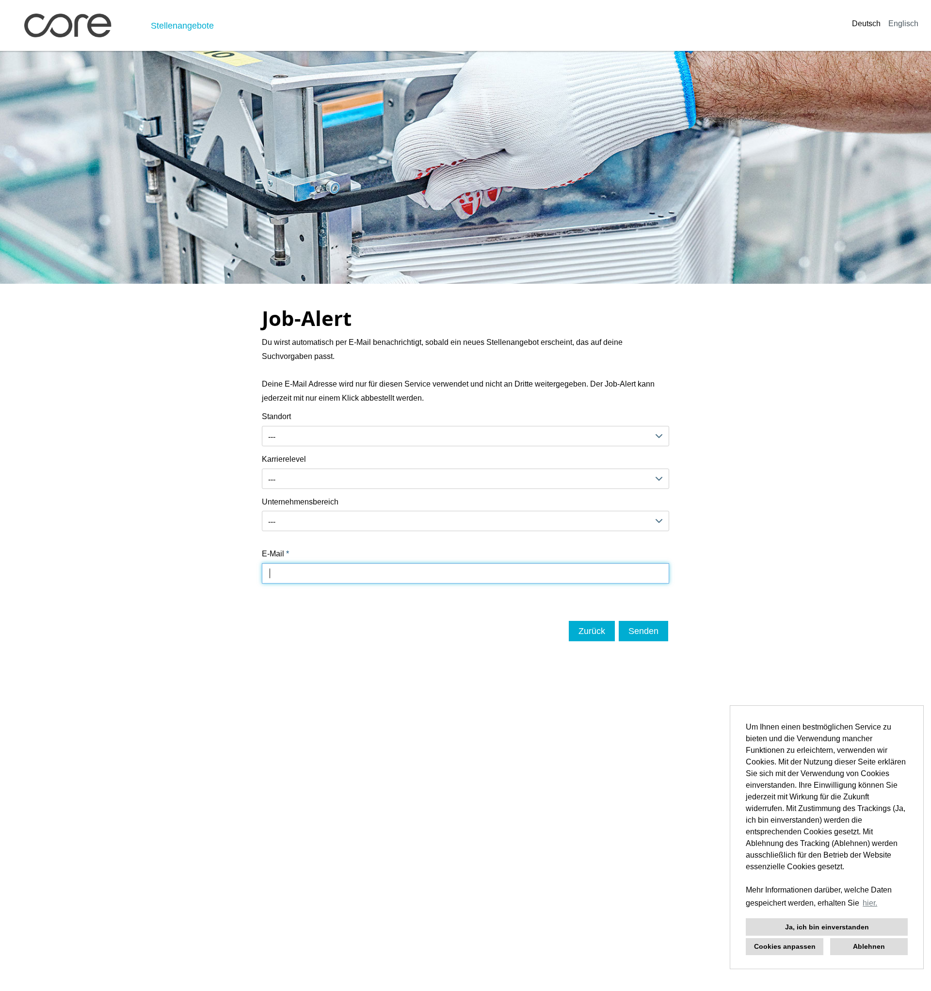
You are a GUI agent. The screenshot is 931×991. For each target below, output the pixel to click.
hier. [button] (870, 903)
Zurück (591, 631)
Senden (643, 631)
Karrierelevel (284, 459)
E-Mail (275, 554)
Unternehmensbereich (300, 502)
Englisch (903, 23)
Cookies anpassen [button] (785, 946)
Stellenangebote (182, 26)
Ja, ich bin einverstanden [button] (827, 927)
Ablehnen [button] (869, 946)
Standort (276, 416)
